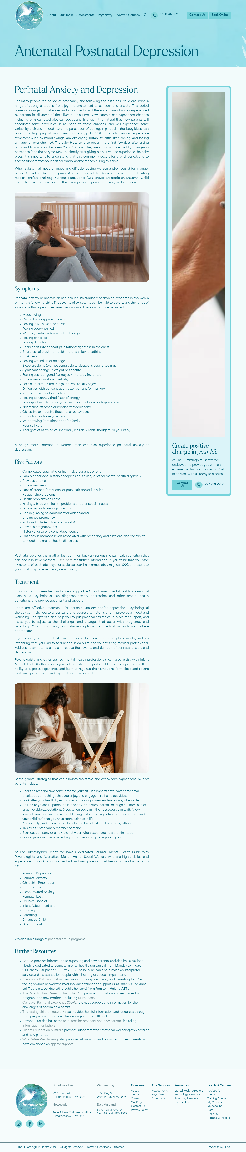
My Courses (214, 1102)
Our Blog (136, 1102)
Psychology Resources (188, 1095)
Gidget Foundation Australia (42, 1030)
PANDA (27, 961)
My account (214, 1106)
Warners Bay (105, 1085)
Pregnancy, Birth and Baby (41, 979)
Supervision (159, 1098)
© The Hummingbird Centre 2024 (35, 1147)
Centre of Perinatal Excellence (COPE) (50, 1002)
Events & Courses (128, 15)
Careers (136, 1098)
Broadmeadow (63, 1085)
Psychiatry (105, 15)
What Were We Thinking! (40, 1039)
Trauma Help (182, 1102)
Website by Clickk (220, 1147)
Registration (214, 1091)
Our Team (66, 15)
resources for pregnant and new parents (92, 1021)
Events (211, 1095)
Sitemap (119, 1147)
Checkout (213, 1114)
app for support (62, 1044)
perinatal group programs (66, 939)
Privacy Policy (139, 1110)
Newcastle (60, 1105)
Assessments (85, 15)
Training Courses (217, 1098)
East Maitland (106, 1105)
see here (66, 560)
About (51, 15)
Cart (210, 1110)
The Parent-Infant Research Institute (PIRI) (52, 993)
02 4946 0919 (169, 14)
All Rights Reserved (71, 1147)
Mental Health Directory (188, 1091)
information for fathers (38, 1025)
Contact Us (138, 1106)
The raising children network (43, 1012)
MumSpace (86, 998)
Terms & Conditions (219, 1118)
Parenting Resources (186, 1098)
